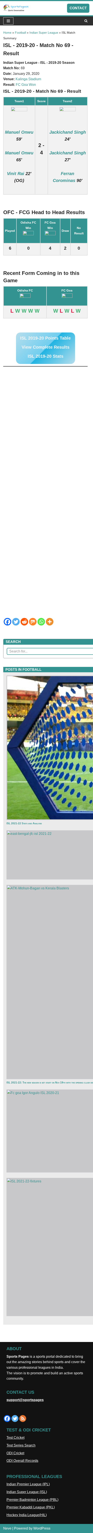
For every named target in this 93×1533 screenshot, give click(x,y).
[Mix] (33, 621)
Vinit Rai (15, 173)
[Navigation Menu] (8, 21)
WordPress (41, 1528)
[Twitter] (16, 621)
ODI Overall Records (22, 1460)
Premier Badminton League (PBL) (32, 1500)
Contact (78, 8)
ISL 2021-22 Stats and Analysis (24, 823)
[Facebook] (7, 621)
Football (20, 32)
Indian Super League (43, 32)
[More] (49, 621)
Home (7, 32)
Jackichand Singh (67, 132)
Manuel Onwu (19, 132)
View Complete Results (45, 347)
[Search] (86, 20)
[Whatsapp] (41, 621)
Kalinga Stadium (28, 79)
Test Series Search (20, 1445)
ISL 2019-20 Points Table (45, 338)
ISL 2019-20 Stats (45, 356)
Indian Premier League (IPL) (28, 1484)
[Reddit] (24, 621)
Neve (7, 1528)
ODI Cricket (15, 1453)
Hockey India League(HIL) (26, 1515)
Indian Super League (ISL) (26, 1492)
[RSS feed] (22, 1418)
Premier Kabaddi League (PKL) (30, 1507)
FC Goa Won (26, 84)
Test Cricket (15, 1437)
